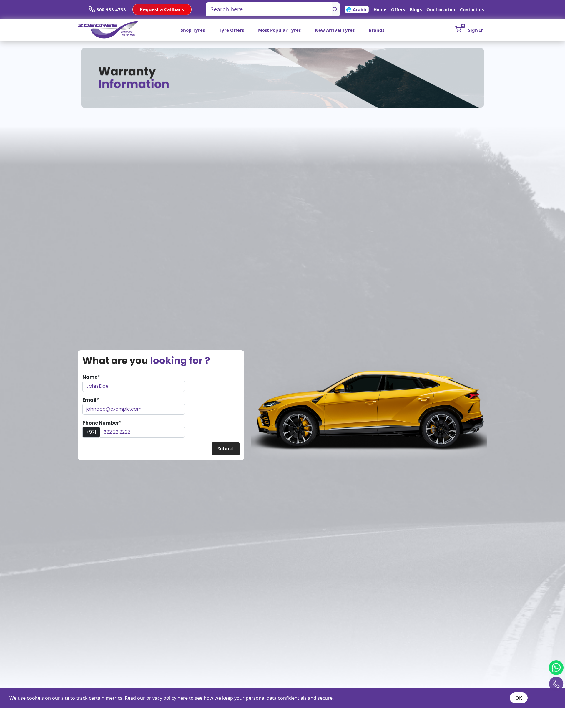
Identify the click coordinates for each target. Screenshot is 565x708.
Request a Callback (162, 9)
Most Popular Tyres (279, 30)
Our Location (440, 9)
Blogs (416, 9)
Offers (398, 9)
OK (518, 698)
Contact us (472, 9)
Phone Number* (102, 423)
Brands (376, 30)
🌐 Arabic (356, 9)
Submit (225, 448)
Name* (91, 377)
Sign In (476, 30)
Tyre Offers (231, 30)
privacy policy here (167, 698)
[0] (458, 29)
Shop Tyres (193, 30)
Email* (90, 400)
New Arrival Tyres (335, 30)
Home (379, 9)
